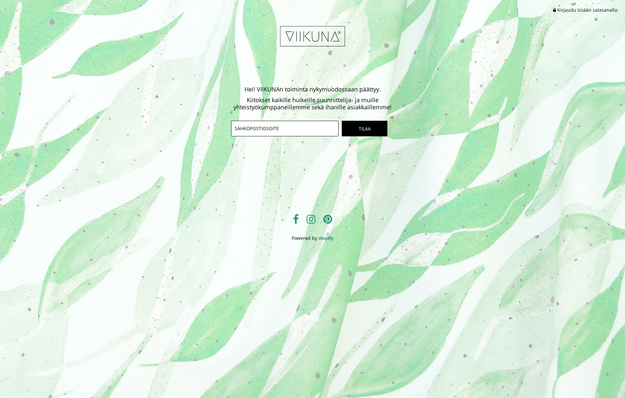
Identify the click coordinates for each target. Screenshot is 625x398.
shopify (326, 238)
